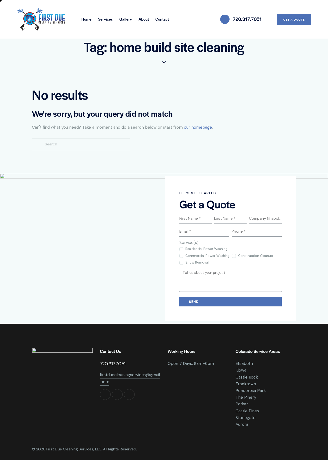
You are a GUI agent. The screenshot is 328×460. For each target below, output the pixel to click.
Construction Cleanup (255, 255)
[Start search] (38, 144)
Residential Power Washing (206, 249)
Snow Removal (197, 262)
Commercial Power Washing (207, 255)
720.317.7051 (113, 364)
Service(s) (188, 242)
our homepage (198, 127)
